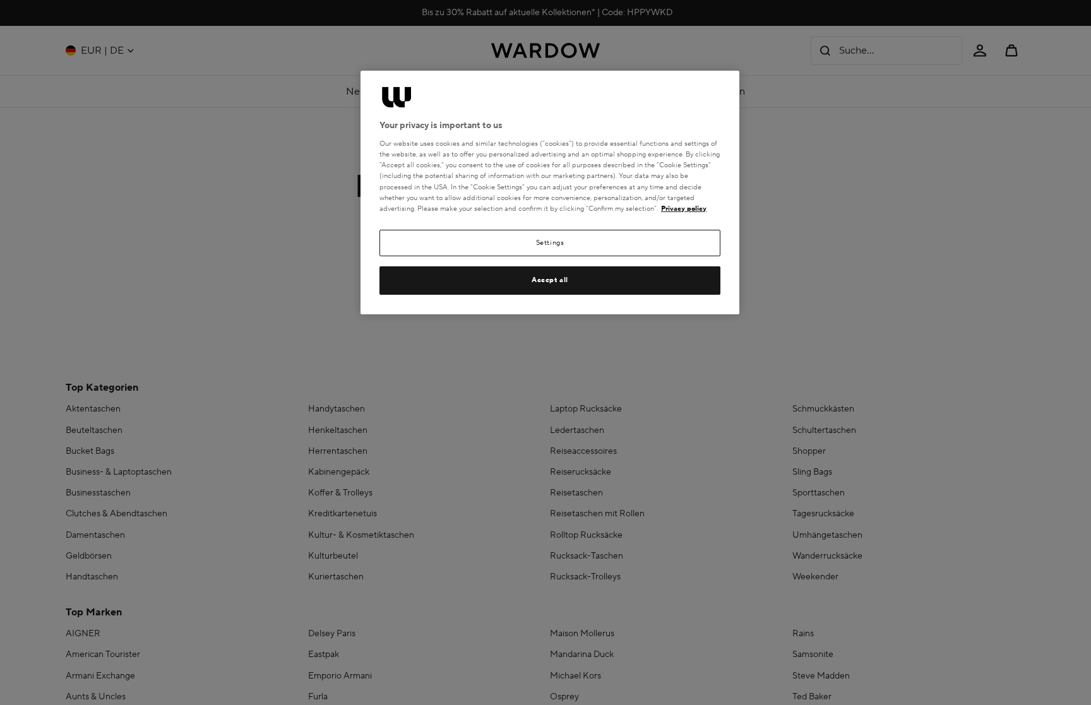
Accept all (550, 280)
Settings (550, 242)
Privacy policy (683, 208)
